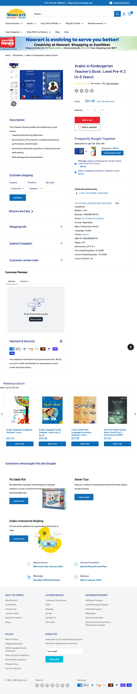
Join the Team (12, 613)
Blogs (8, 622)
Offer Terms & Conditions (17, 655)
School (85, 234)
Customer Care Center (56, 600)
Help (66, 32)
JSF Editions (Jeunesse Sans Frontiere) (93, 203)
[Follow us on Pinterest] (52, 685)
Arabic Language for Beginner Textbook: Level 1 (99, 170)
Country (13, 182)
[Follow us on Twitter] (42, 685)
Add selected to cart (112, 153)
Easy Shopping (12, 32)
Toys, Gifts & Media (49, 23)
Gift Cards (50, 622)
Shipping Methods (13, 643)
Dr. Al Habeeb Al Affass (93, 218)
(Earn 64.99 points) (105, 101)
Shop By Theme (73, 23)
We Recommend (95, 23)
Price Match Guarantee (15, 659)
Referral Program (94, 609)
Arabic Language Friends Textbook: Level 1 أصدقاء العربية (50, 432)
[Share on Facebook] (76, 90)
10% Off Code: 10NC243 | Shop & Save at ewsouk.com (68, 3)
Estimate (18, 197)
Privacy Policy (11, 664)
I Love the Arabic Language (93, 193)
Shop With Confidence (37, 32)
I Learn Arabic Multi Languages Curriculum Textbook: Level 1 (81, 432)
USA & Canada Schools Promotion (15, 649)
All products (18, 55)
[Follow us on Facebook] (37, 685)
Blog (57, 32)
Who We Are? (11, 600)
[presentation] (2, 414)
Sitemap (49, 609)
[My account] (124, 13)
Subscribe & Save (121, 3)
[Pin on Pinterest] (81, 90)
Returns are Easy (20, 211)
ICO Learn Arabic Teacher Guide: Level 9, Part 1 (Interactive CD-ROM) (115, 432)
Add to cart (87, 120)
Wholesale (91, 613)
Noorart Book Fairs (94, 617)
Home (7, 55)
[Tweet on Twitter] (87, 90)
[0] (129, 13)
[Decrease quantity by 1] (88, 110)
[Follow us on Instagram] (47, 685)
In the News (10, 604)
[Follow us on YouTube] (57, 685)
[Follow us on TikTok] (62, 685)
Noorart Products (13, 617)
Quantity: (79, 110)
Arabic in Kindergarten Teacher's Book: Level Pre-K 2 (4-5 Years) (100, 162)
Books (30, 23)
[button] (13, 66)
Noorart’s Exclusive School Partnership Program (98, 623)
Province (32, 182)
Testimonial (10, 609)
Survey (48, 613)
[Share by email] (92, 90)
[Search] (117, 14)
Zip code (50, 182)
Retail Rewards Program (97, 604)
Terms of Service (13, 668)
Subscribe (54, 659)
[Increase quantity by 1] (102, 110)
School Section (12, 23)
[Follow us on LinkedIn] (67, 685)
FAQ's (47, 604)
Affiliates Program (94, 600)
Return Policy (11, 639)
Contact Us (50, 617)
